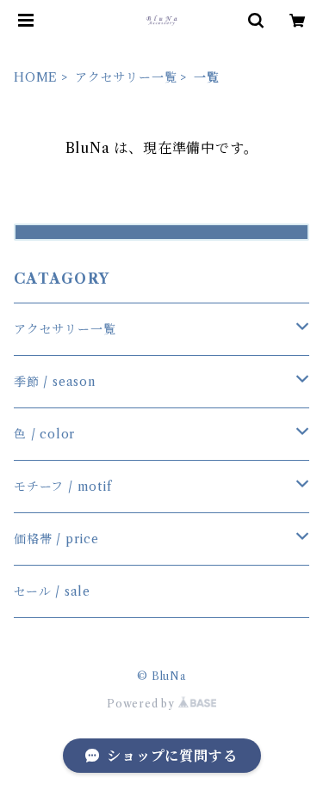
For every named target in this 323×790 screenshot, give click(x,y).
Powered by (142, 703)
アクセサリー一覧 (126, 77)
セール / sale (52, 591)
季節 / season (55, 381)
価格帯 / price (56, 539)
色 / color (44, 434)
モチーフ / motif (63, 486)
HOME (36, 77)
